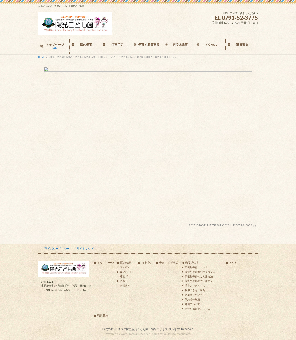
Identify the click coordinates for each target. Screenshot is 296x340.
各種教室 (125, 285)
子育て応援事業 (169, 262)
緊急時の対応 (192, 299)
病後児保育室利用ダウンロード (202, 272)
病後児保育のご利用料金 (199, 281)
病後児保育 (192, 262)
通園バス (125, 276)
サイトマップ (85, 248)
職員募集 (102, 315)
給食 (122, 281)
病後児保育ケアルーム (197, 308)
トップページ (105, 262)
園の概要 (125, 262)
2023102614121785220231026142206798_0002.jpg (223, 225)
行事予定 (147, 262)
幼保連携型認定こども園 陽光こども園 (143, 329)
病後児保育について (196, 267)
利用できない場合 (195, 290)
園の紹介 (125, 267)
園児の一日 (126, 272)
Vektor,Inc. (169, 334)
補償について (192, 304)
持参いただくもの (195, 285)
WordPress (128, 334)
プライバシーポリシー (56, 248)
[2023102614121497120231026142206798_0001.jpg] (148, 140)
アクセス (234, 262)
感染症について (194, 294)
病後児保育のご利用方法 (199, 276)
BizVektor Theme (148, 334)
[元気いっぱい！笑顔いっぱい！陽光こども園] (75, 30)
